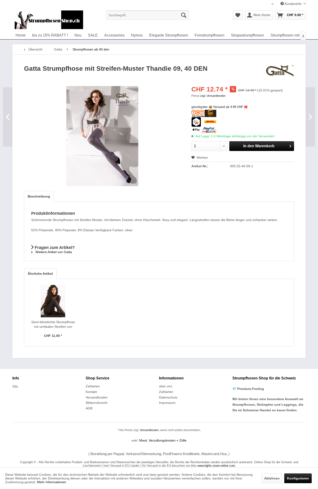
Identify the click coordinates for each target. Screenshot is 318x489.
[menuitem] (147, 15)
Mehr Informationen (51, 482)
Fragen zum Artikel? (54, 247)
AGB (89, 408)
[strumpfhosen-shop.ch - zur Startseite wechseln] (49, 19)
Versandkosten (97, 397)
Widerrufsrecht (96, 403)
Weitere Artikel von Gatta (53, 252)
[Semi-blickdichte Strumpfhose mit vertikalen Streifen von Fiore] (53, 301)
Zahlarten (93, 386)
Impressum (167, 403)
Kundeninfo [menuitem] (293, 4)
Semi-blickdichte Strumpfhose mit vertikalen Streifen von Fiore (53, 324)
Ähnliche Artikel (40, 273)
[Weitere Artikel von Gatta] (280, 73)
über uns (165, 386)
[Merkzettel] (238, 15)
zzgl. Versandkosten (213, 95)
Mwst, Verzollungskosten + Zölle (162, 440)
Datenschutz (168, 397)
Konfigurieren (298, 478)
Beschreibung (39, 196)
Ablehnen (272, 478)
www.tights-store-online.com (216, 465)
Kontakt (91, 392)
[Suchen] (184, 15)
